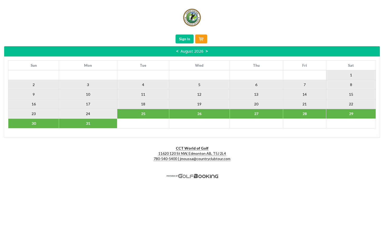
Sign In (184, 39)
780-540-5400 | (167, 158)
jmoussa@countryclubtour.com (205, 158)
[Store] (201, 39)
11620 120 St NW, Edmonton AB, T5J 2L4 (192, 153)
